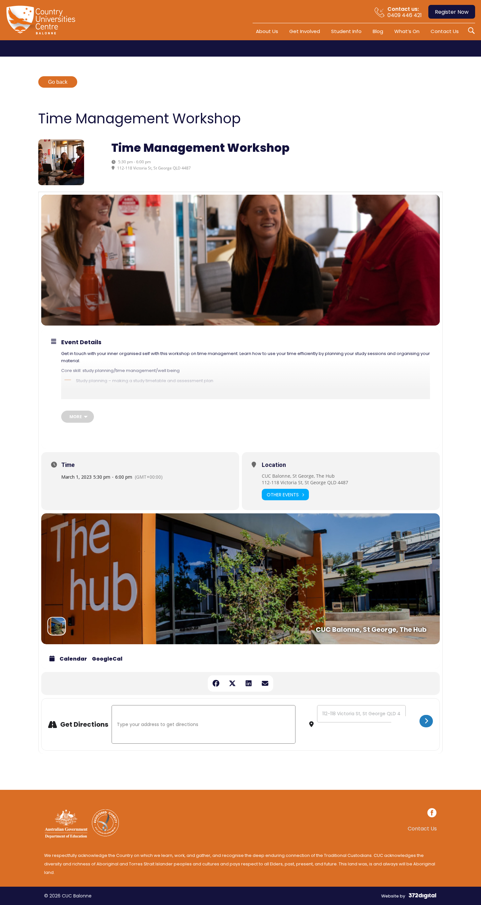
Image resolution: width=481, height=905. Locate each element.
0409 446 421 (404, 12)
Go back (57, 82)
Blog (378, 31)
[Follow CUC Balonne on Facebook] (432, 813)
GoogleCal (107, 659)
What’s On (406, 31)
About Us (267, 31)
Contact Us (445, 31)
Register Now (452, 12)
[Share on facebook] (216, 683)
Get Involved (304, 31)
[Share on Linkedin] (248, 683)
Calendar (73, 659)
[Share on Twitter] (232, 683)
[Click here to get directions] (426, 721)
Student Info (346, 31)
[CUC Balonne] (44, 22)
